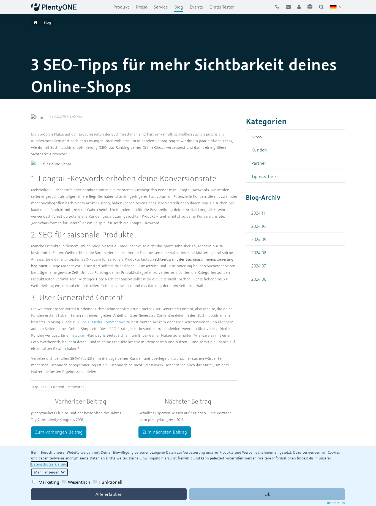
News (256, 136)
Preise (141, 7)
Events (196, 7)
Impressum (336, 502)
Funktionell (110, 482)
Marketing (49, 482)
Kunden (259, 150)
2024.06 (258, 279)
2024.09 (258, 239)
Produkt (121, 7)
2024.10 (258, 226)
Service (161, 7)
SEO (44, 386)
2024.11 (258, 213)
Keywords (76, 386)
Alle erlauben (109, 494)
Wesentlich (79, 482)
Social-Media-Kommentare (103, 322)
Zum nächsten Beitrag (165, 432)
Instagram (77, 335)
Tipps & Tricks (265, 176)
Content (57, 386)
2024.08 (258, 252)
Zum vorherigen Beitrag (59, 432)
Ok (267, 494)
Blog (180, 7)
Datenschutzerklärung (49, 464)
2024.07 (258, 266)
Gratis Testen (222, 7)
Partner (258, 163)
